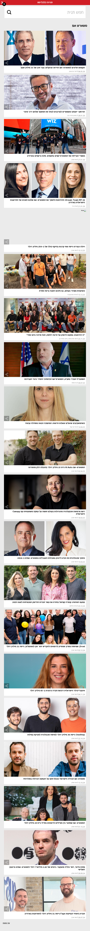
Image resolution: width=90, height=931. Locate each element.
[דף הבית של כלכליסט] (2, 3)
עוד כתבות (6, 923)
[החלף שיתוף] (6, 62)
